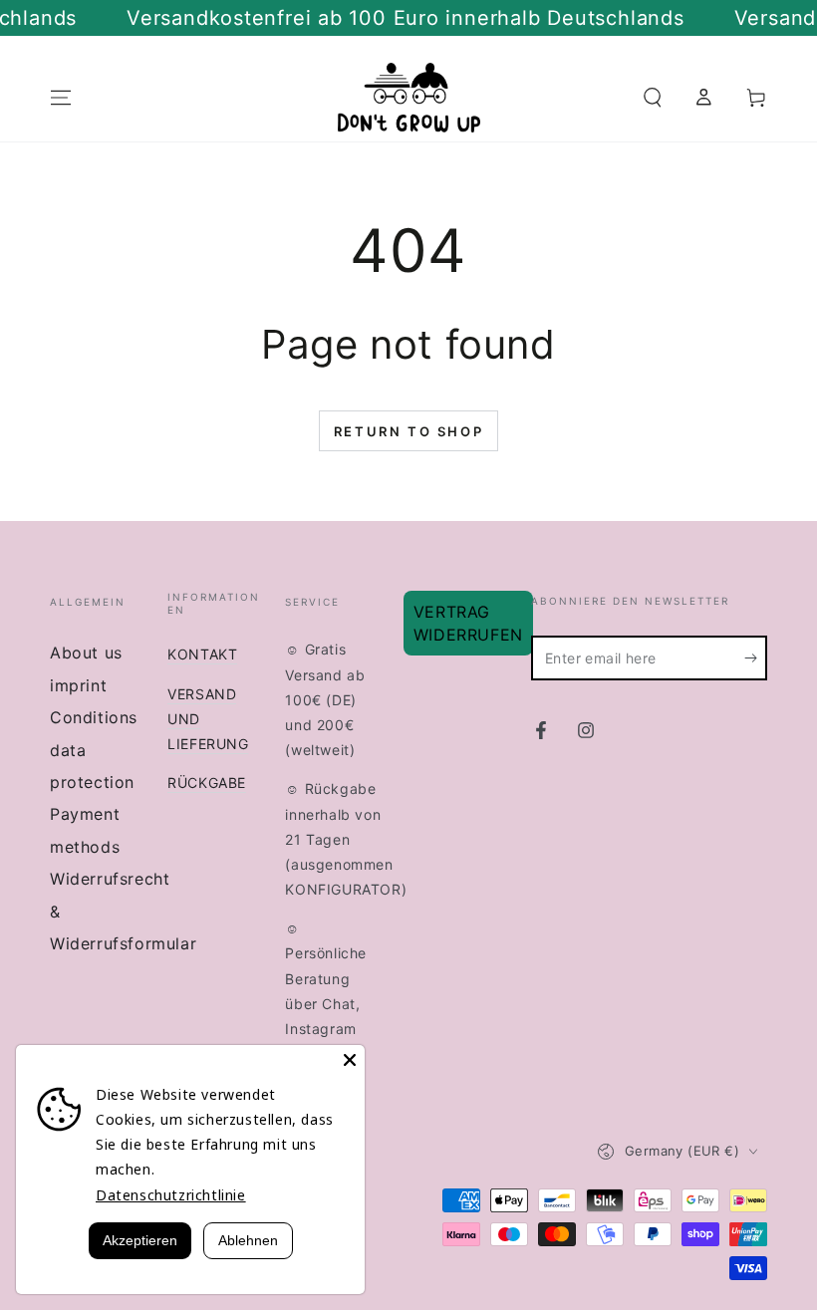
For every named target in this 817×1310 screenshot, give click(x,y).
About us (86, 652)
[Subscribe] (755, 657)
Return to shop (408, 431)
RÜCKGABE (206, 782)
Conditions (93, 717)
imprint (78, 685)
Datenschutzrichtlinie (171, 1194)
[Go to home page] (409, 97)
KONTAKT (202, 654)
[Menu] (61, 98)
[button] (653, 98)
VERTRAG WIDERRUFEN (468, 623)
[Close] (350, 1060)
